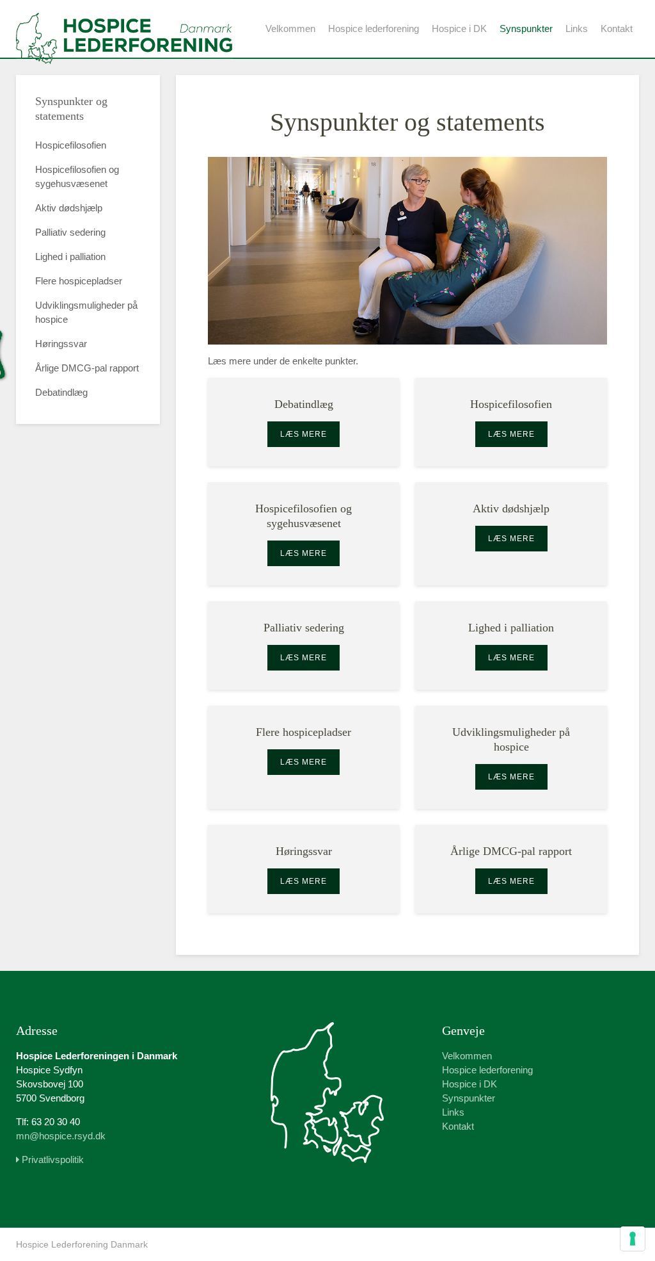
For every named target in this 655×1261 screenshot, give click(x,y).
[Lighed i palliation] (511, 645)
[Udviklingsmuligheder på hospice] (511, 757)
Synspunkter (526, 28)
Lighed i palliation (70, 256)
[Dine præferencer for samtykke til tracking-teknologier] (632, 1238)
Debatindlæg (61, 392)
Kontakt (617, 28)
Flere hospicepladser (78, 280)
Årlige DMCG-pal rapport (87, 367)
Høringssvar (61, 343)
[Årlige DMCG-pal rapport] (511, 869)
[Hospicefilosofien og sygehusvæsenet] (304, 533)
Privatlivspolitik (51, 1159)
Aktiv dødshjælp (68, 207)
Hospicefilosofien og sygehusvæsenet (77, 176)
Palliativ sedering (70, 232)
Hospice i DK (459, 28)
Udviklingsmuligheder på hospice (86, 312)
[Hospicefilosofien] (511, 422)
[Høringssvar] (304, 869)
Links (576, 28)
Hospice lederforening (373, 28)
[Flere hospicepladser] (304, 757)
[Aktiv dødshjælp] (511, 533)
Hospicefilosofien (70, 145)
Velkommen (290, 28)
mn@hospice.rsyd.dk (61, 1135)
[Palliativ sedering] (304, 645)
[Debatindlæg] (304, 422)
